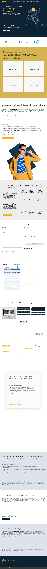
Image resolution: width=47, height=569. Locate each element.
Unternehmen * (4, 227)
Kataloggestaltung (28, 348)
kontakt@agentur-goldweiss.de (7, 560)
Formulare (27, 1)
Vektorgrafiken (19, 356)
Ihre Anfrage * (26, 227)
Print (31, 1)
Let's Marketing (6, 30)
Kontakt (42, 1)
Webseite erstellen (16, 1)
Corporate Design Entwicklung (18, 531)
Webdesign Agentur (13, 109)
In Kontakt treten (6, 345)
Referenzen (38, 1)
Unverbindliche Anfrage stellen (15, 404)
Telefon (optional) (5, 246)
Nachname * (4, 237)
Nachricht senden (28, 248)
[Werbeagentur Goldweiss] (5, 1)
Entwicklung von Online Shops (16, 130)
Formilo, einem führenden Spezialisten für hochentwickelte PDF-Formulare (32, 278)
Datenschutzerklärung (17, 251)
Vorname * (4, 232)
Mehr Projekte (23, 321)
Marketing (23, 1)
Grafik (34, 1)
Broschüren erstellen (6, 351)
